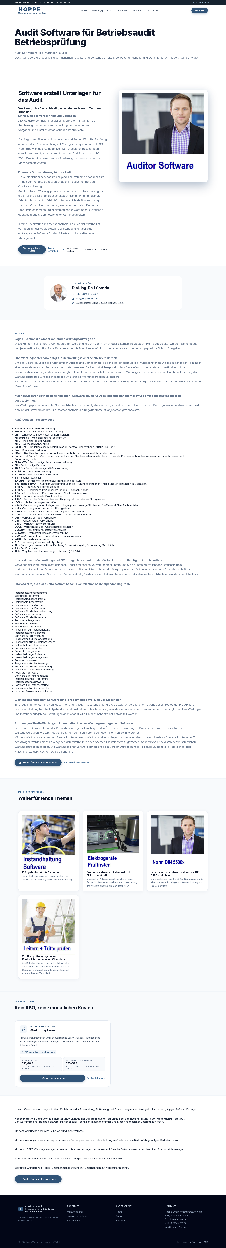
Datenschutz (195, 1242)
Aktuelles (153, 10)
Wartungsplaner (100, 10)
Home (84, 10)
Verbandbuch (74, 1220)
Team (119, 1211)
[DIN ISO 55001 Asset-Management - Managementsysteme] (177, 843)
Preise (103, 249)
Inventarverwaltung (77, 1216)
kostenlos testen (72, 249)
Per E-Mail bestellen (75, 762)
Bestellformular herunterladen (40, 762)
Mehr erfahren (53, 249)
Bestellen (138, 10)
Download (122, 10)
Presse (119, 1216)
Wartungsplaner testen (32, 249)
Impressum (182, 1242)
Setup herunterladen (54, 1078)
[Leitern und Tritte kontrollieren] (48, 927)
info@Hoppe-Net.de (87, 298)
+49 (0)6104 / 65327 (87, 293)
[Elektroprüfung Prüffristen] (113, 843)
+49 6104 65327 (203, 3)
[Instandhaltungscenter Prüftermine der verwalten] (48, 843)
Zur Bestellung (95, 1078)
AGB (206, 1242)
